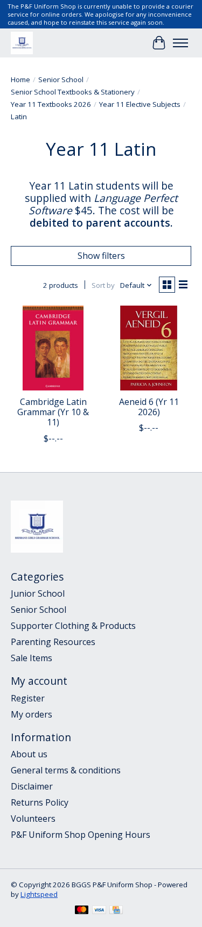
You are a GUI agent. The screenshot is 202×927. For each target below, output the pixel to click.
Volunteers (33, 818)
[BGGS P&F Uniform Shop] (22, 43)
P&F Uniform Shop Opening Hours (80, 835)
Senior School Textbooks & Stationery (73, 92)
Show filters (101, 256)
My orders (31, 714)
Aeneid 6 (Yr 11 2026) (149, 407)
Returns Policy (39, 802)
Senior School (60, 79)
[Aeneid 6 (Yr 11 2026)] (148, 348)
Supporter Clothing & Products (73, 626)
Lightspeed (39, 894)
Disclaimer (32, 786)
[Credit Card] (116, 911)
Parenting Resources (53, 642)
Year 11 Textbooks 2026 (51, 104)
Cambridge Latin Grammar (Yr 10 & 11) (53, 412)
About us (29, 754)
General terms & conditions (66, 770)
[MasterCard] (82, 911)
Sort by (103, 285)
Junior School (38, 593)
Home (20, 79)
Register (28, 698)
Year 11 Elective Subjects (139, 104)
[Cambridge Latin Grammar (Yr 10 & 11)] (53, 348)
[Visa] (99, 911)
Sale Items (31, 658)
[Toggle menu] (180, 43)
